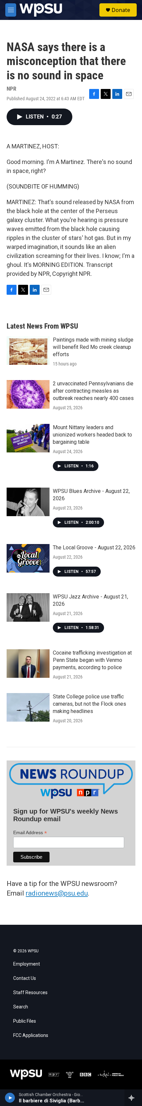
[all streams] (133, 1097)
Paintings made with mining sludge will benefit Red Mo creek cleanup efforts (93, 347)
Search (20, 1006)
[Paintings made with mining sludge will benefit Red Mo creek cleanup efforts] (28, 350)
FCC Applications (30, 1035)
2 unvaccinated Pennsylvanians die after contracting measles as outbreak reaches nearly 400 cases (93, 390)
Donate (121, 10)
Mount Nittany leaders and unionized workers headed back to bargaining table (92, 434)
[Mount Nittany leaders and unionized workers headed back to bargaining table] (28, 438)
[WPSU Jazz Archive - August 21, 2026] (28, 607)
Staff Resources (30, 992)
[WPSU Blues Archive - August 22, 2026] (28, 502)
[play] (10, 1097)
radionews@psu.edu (57, 893)
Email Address (30, 833)
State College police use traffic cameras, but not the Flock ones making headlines (89, 703)
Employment (26, 964)
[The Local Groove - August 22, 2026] (28, 558)
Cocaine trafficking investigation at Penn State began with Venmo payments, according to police (92, 660)
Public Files (24, 1021)
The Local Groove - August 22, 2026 (94, 547)
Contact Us (24, 978)
